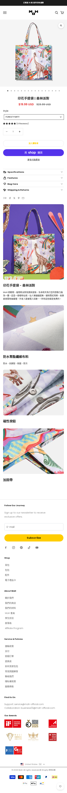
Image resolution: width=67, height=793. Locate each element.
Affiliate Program (14, 628)
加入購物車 (33, 143)
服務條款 (9, 686)
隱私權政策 (10, 681)
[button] (33, 764)
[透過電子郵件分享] (23, 198)
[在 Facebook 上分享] (10, 198)
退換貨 (8, 661)
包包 (7, 570)
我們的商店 (10, 603)
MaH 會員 (10, 613)
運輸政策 (9, 646)
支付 (7, 651)
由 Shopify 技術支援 (47, 770)
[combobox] (34, 117)
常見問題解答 (11, 671)
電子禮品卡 (10, 580)
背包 (7, 565)
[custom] (6, 548)
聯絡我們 (9, 676)
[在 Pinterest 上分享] (18, 198)
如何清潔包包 (11, 666)
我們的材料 (10, 608)
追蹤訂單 (9, 656)
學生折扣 (9, 618)
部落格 (8, 623)
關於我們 (9, 597)
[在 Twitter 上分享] (14, 198)
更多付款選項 (33, 159)
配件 (7, 575)
